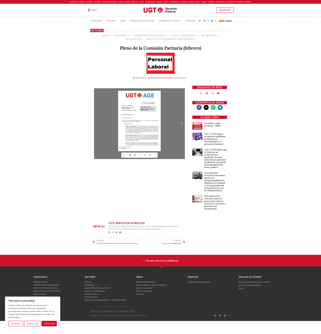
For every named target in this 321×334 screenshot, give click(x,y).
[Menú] (89, 10)
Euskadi (159, 2)
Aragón (82, 2)
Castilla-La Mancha (109, 2)
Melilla (197, 2)
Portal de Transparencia (45, 288)
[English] (230, 21)
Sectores (111, 21)
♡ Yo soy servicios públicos (160, 260)
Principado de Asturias (235, 2)
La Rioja (184, 2)
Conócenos (96, 21)
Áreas (123, 21)
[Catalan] (223, 21)
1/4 (124, 155)
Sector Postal (134, 39)
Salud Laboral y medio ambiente (151, 285)
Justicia (106, 35)
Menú (94, 10)
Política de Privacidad (98, 311)
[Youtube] (212, 21)
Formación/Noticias (145, 282)
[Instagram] (215, 21)
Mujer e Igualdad (144, 288)
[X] (201, 93)
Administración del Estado (149, 35)
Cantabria (97, 2)
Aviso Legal (113, 311)
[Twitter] (116, 232)
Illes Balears (175, 2)
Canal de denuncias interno (46, 291)
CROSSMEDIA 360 (140, 315)
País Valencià (220, 2)
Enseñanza (121, 35)
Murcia (204, 2)
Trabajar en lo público (170, 21)
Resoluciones (39, 294)
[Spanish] (220, 21)
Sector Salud (208, 35)
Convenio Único (179, 78)
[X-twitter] (208, 21)
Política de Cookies (127, 311)
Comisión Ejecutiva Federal (46, 285)
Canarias (89, 2)
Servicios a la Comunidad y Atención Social (170, 39)
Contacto (190, 21)
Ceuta (142, 2)
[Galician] (225, 21)
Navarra (211, 2)
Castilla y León (124, 2)
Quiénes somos (40, 282)
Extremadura (150, 2)
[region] (32, 313)
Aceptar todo (49, 323)
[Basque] (228, 21)
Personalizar (16, 323)
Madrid (190, 2)
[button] (199, 20)
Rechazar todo (32, 323)
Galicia (166, 2)
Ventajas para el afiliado (142, 21)
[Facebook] (205, 21)
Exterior (248, 2)
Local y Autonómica (182, 35)
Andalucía (74, 2)
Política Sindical (144, 291)
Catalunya (135, 2)
